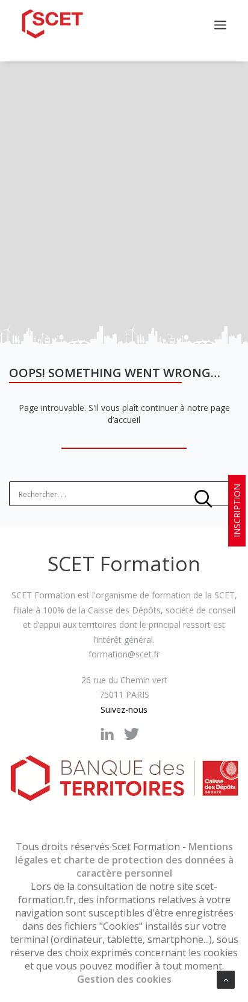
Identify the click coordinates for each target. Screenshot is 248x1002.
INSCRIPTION (237, 510)
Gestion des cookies (124, 979)
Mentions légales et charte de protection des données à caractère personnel (124, 860)
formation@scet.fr (124, 654)
